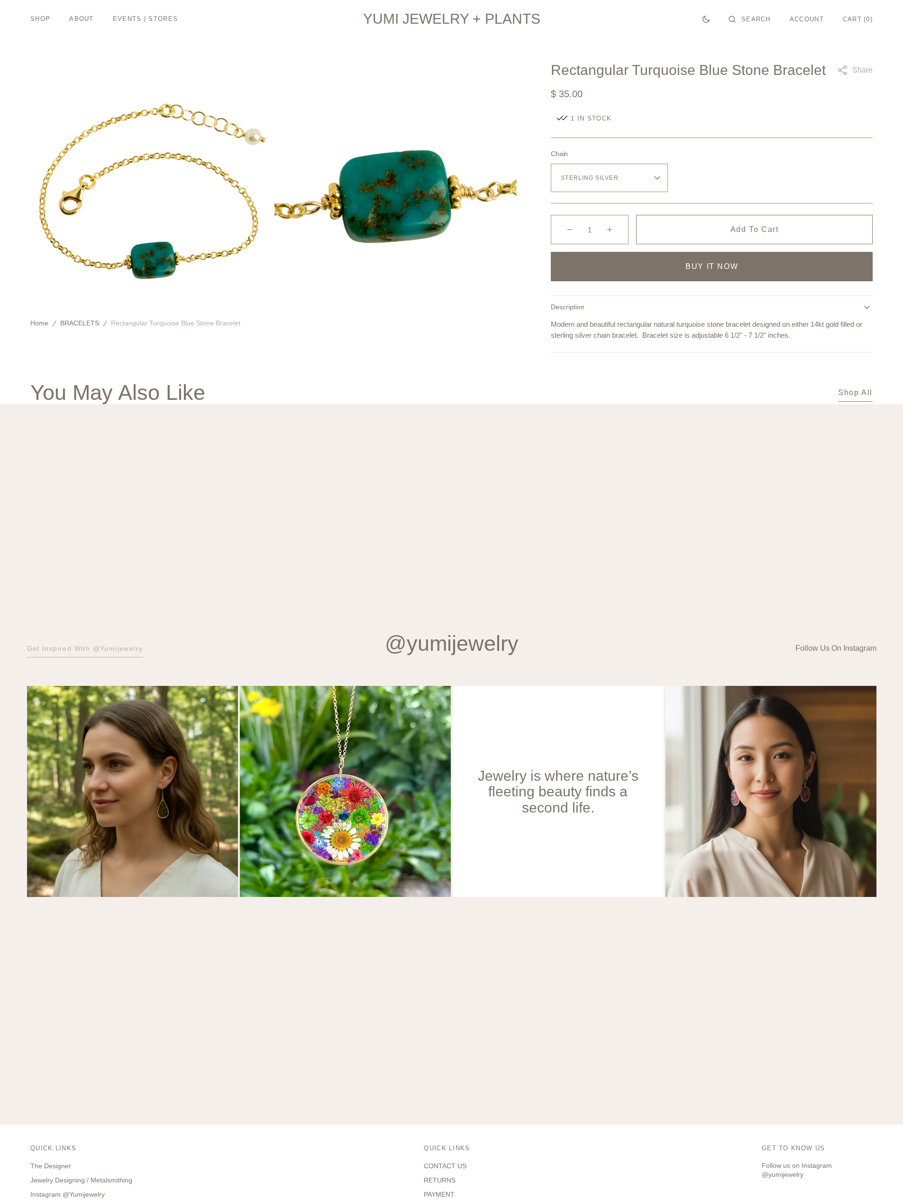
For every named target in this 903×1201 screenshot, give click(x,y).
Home (39, 323)
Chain (559, 153)
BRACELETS (79, 323)
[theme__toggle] (706, 19)
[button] (750, 19)
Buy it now (711, 266)
